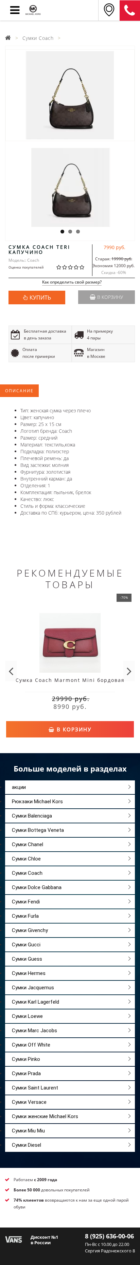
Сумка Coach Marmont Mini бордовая (70, 680)
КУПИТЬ (40, 297)
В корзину (110, 297)
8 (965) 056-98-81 (130, 10)
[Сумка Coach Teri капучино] (70, 95)
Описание (19, 391)
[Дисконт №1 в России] (13, 1239)
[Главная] (8, 38)
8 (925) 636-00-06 (109, 1236)
